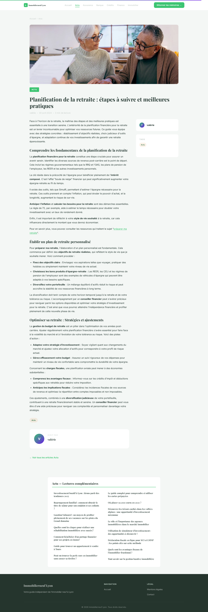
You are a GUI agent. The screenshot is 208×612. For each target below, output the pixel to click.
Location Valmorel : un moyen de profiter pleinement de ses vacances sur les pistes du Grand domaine (76, 517)
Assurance (88, 5)
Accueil (68, 5)
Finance (121, 5)
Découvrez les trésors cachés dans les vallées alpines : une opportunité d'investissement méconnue (130, 512)
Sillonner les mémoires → (169, 5)
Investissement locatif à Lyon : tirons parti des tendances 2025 (76, 495)
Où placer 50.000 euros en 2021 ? (124, 502)
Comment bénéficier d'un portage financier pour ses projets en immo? (75, 538)
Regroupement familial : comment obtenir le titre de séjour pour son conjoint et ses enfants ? (76, 505)
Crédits (110, 5)
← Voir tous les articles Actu (44, 457)
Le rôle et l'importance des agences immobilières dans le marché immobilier (128, 523)
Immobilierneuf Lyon (38, 585)
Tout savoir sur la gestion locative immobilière (131, 559)
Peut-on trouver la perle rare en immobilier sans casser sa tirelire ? (75, 557)
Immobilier (133, 5)
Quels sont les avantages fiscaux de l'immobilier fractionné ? (125, 551)
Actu (77, 5)
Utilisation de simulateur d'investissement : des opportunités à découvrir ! (129, 532)
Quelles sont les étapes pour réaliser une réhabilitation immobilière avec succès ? (74, 529)
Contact (150, 594)
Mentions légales (155, 589)
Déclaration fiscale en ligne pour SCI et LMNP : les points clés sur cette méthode (131, 542)
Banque (99, 5)
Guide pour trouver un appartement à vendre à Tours (76, 547)
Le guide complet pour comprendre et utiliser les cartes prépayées (130, 495)
